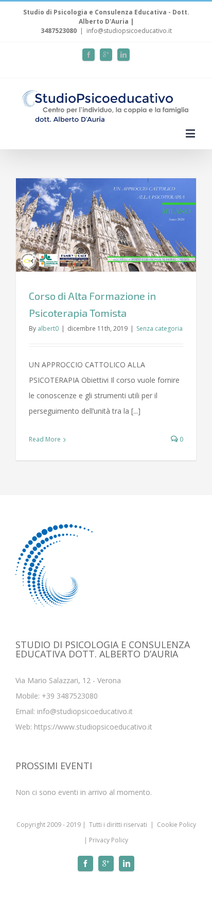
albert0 (48, 328)
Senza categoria (159, 328)
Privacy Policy (108, 840)
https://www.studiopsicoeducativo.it (93, 727)
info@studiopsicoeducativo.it (129, 30)
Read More (45, 439)
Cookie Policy (176, 824)
